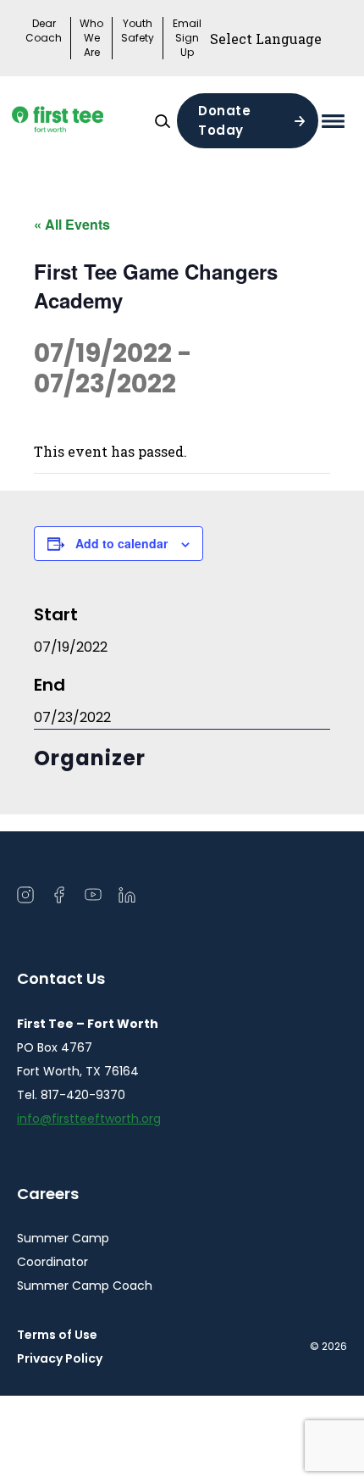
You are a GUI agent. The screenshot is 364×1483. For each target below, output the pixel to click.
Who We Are (91, 38)
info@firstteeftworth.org (89, 1118)
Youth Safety (137, 31)
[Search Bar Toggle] (162, 121)
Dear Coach (43, 31)
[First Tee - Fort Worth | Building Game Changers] (82, 121)
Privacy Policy (59, 1358)
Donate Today (224, 120)
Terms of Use (57, 1334)
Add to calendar (121, 543)
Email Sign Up (187, 38)
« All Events (72, 224)
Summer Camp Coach (84, 1285)
